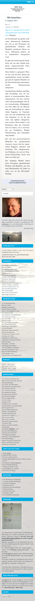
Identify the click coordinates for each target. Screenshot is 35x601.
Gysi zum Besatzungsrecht (10, 409)
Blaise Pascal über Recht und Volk (12, 381)
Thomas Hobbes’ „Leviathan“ (10, 347)
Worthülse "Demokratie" (9, 444)
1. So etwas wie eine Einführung (11, 481)
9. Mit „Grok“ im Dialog (8, 470)
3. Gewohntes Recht (8, 485)
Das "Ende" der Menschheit (10, 384)
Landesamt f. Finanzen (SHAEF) (11, 340)
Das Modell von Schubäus (9, 265)
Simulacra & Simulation (8, 281)
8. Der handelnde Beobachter (10, 495)
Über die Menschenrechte (9, 288)
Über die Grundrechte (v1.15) (10, 287)
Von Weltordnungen (8, 438)
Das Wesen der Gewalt (8, 317)
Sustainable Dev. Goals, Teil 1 (10, 429)
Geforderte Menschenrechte (10, 330)
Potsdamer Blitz (6, 423)
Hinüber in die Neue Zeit (9, 413)
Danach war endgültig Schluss (10, 311)
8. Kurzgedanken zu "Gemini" (10, 468)
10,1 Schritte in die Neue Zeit (10, 379)
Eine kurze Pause (7, 273)
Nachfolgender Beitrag (17, 183)
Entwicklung (18, 226)
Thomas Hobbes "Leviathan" (10, 285)
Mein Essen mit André (8, 419)
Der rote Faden (6, 267)
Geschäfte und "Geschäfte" (10, 404)
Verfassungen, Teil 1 (8, 353)
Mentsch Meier (6, 342)
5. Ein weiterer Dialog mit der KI (11, 463)
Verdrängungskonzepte (9, 435)
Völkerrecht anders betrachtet (11, 436)
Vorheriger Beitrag (17, 181)
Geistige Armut (6, 402)
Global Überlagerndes (8, 332)
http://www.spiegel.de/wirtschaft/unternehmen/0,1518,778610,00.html (17, 32)
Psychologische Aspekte (9, 346)
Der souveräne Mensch (8, 388)
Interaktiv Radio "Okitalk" (9, 368)
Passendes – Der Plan (8, 344)
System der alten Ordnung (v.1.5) (11, 283)
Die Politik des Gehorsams (9, 269)
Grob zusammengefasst (9, 275)
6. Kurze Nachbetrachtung (9, 465)
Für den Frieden (6, 400)
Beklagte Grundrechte (8, 307)
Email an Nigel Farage (8, 398)
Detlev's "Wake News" (8, 364)
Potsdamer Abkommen (9, 279)
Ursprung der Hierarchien (9, 433)
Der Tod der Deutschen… (9, 324)
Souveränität (5, 427)
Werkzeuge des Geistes (9, 294)
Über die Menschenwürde (9, 431)
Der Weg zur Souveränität (9, 394)
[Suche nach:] (17, 193)
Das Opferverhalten (7, 313)
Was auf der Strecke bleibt (9, 292)
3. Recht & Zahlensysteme (9, 457)
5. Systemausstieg (7, 489)
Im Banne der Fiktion (8, 336)
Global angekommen (8, 408)
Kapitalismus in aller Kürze (9, 338)
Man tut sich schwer (8, 417)
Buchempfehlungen (7, 383)
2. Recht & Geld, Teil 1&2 (9, 455)
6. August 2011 (11, 20)
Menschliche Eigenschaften (10, 421)
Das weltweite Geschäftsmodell (11, 386)
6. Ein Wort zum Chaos (8, 491)
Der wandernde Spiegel (9, 392)
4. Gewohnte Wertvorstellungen (11, 487)
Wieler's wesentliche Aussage (10, 442)
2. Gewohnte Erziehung (8, 483)
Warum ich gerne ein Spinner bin (11, 440)
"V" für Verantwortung (8, 303)
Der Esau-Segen (6, 319)
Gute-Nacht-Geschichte (9, 366)
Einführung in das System (9, 326)
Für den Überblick (7, 328)
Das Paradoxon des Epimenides (11, 315)
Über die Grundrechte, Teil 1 (10, 349)
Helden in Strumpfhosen (9, 411)
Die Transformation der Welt (10, 271)
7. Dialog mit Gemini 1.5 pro (10, 467)
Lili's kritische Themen (8, 415)
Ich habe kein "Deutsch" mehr (10, 334)
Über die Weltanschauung (9, 351)
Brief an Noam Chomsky (9, 309)
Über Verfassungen (7, 290)
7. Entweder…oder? (7, 493)
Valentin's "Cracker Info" (9, 370)
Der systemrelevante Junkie (10, 322)
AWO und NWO (6, 305)
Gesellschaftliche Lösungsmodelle (12, 406)
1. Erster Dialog (6, 453)
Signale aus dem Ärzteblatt (10, 425)
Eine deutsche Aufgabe (8, 396)
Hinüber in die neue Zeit (9, 277)
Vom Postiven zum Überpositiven (12, 355)
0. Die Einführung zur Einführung (11, 479)
